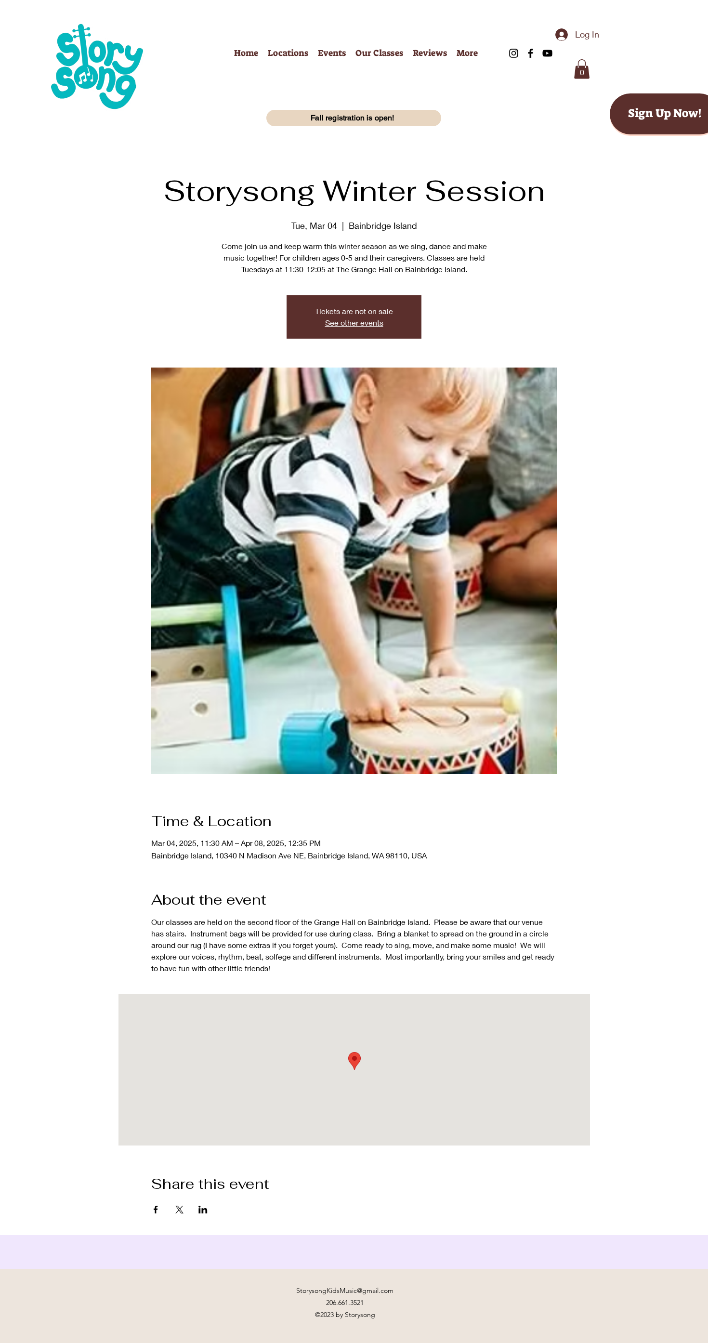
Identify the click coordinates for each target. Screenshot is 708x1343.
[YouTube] (547, 53)
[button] (582, 69)
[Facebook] (530, 53)
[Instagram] (514, 53)
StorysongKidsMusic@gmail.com (344, 1290)
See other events (354, 322)
